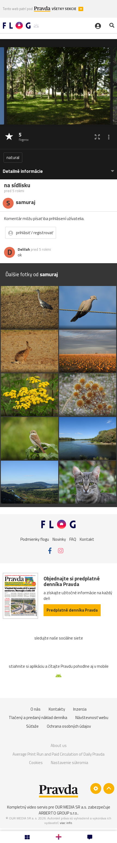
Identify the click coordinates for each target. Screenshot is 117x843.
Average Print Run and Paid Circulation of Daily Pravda (58, 754)
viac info (66, 822)
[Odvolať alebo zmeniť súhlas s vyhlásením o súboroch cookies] (95, 788)
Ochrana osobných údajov (69, 726)
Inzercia (80, 709)
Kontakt (87, 539)
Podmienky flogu (34, 539)
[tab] (58, 168)
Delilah (24, 249)
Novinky (59, 539)
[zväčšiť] (97, 136)
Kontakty (57, 709)
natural (13, 157)
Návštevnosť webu (91, 717)
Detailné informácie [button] (23, 171)
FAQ (72, 539)
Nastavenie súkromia (69, 762)
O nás (35, 709)
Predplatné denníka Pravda (72, 610)
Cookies (36, 762)
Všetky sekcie (64, 8)
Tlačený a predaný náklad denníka (38, 717)
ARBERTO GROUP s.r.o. (58, 813)
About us (59, 745)
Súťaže (32, 726)
